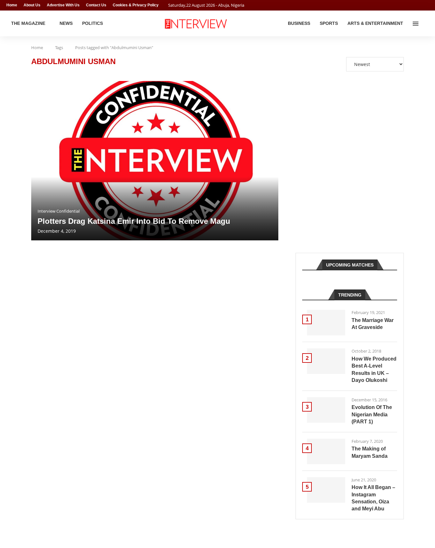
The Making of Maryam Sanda (370, 452)
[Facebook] (414, 5)
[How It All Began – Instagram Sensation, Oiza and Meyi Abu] (326, 490)
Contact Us (96, 5)
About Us (32, 5)
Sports (329, 23)
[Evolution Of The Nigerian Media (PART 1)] (326, 410)
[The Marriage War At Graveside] (326, 322)
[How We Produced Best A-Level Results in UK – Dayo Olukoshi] (326, 361)
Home (11, 5)
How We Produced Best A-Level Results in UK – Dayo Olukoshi (374, 369)
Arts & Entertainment (375, 23)
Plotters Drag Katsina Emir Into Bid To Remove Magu (134, 221)
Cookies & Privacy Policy (136, 5)
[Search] (425, 23)
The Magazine (28, 23)
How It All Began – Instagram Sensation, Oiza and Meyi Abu (373, 498)
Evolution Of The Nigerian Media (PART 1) (372, 414)
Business (299, 23)
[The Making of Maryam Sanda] (326, 451)
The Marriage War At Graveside (373, 324)
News (66, 23)
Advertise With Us (63, 5)
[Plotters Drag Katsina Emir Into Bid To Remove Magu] (154, 160)
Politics (92, 23)
